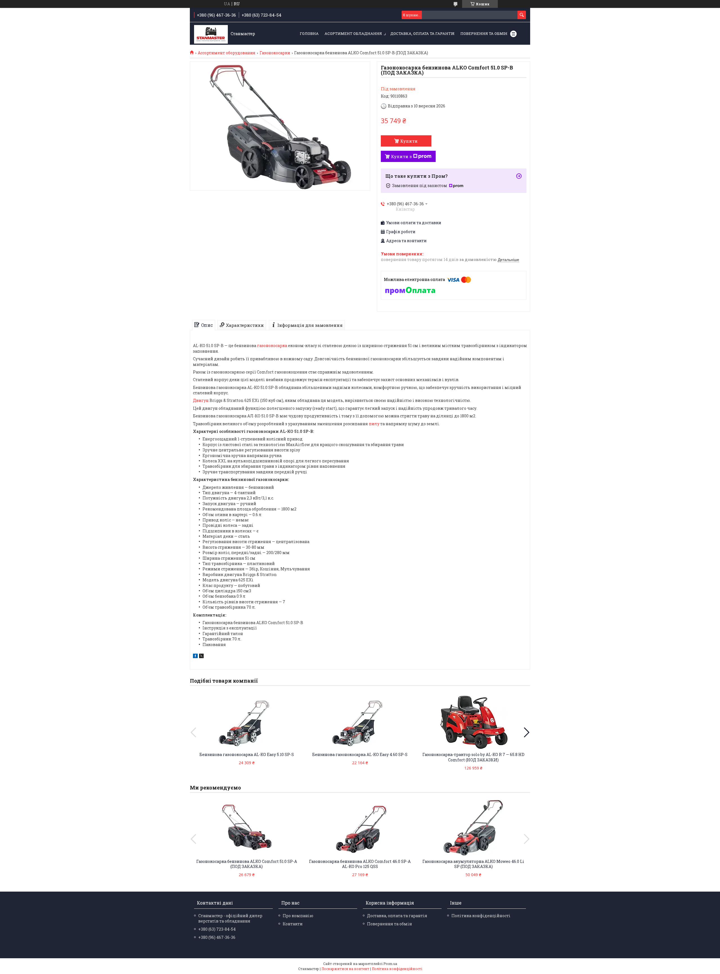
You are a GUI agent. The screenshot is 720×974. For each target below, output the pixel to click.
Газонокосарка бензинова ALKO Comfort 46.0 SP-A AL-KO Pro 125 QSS (360, 864)
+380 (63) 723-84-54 (217, 929)
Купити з (401, 156)
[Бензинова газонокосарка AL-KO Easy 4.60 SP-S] (360, 721)
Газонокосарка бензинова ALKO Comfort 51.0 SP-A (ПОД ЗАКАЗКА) (246, 864)
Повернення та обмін (483, 33)
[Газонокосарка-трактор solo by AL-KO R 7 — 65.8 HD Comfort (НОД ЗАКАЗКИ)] (473, 721)
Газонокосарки (275, 52)
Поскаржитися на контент (345, 968)
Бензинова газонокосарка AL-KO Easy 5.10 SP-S (246, 754)
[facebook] (195, 656)
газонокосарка (272, 345)
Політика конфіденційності (480, 915)
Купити (409, 141)
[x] (201, 656)
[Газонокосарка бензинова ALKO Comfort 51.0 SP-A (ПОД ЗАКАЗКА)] (247, 828)
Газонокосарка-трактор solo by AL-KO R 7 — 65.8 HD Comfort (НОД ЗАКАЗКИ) (473, 757)
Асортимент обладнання (353, 33)
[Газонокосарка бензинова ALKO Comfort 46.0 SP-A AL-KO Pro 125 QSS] (360, 828)
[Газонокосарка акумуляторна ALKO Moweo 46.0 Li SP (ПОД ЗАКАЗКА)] (473, 828)
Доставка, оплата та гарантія (422, 33)
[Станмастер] (211, 34)
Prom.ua (390, 963)
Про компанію (298, 915)
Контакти (293, 923)
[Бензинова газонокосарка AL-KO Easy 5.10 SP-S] (247, 721)
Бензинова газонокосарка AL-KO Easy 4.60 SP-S (360, 754)
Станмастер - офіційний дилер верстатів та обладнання (230, 918)
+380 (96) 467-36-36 (216, 937)
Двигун (201, 400)
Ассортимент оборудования (226, 52)
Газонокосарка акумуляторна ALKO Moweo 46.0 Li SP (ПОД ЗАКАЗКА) (473, 864)
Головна (309, 33)
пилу (374, 423)
